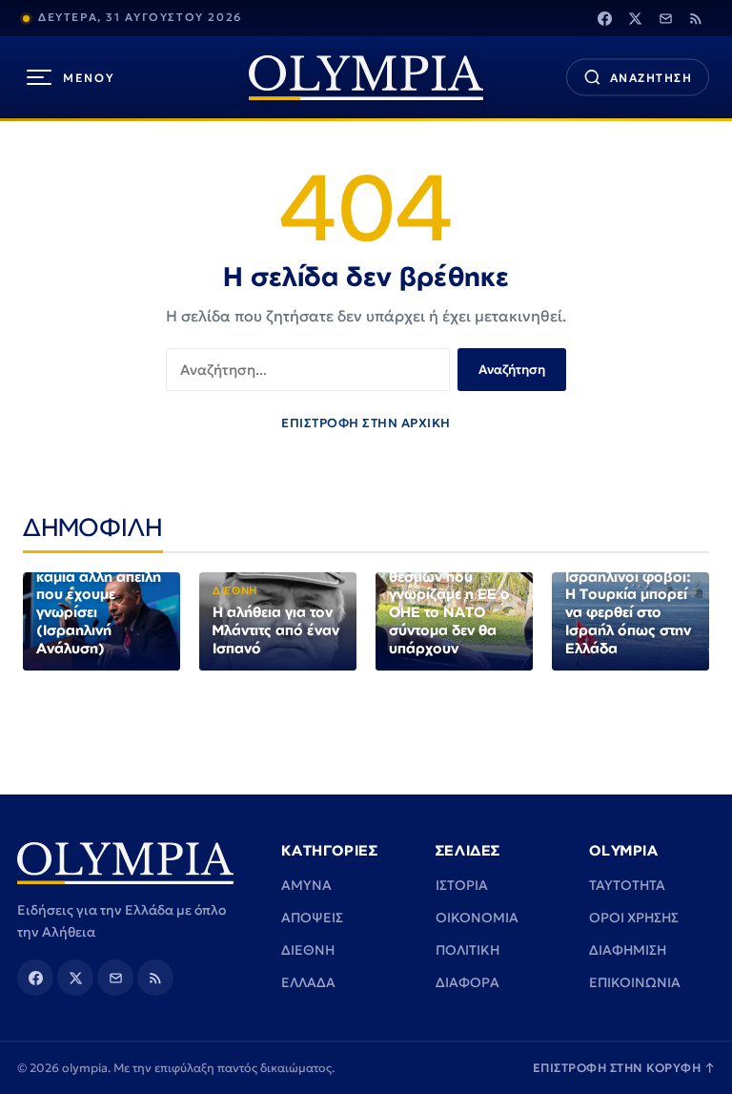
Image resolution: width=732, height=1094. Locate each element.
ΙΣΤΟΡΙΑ (462, 885)
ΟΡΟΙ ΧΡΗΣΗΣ (634, 917)
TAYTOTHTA (627, 885)
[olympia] (366, 77)
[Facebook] (604, 18)
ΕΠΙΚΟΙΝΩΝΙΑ (635, 982)
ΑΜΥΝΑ (306, 885)
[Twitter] (634, 18)
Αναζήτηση (511, 369)
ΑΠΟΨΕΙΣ (312, 917)
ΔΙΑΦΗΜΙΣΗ (627, 950)
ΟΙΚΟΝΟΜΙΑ (477, 917)
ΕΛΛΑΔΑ (308, 982)
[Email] (665, 18)
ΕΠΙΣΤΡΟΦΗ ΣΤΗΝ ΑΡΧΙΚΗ (366, 423)
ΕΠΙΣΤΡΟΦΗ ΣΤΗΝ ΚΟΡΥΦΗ (624, 1068)
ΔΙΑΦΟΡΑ (467, 982)
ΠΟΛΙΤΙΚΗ (467, 950)
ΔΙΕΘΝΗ (308, 950)
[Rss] (695, 18)
